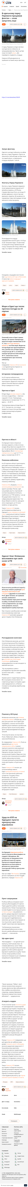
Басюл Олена (7, 293)
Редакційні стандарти (17, 1140)
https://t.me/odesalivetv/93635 (11, 97)
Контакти (4, 1133)
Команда (4, 1140)
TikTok (19, 1153)
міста (10, 285)
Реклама (4, 1135)
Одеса (9, 10)
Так (25, 1185)
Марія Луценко (8, 1089)
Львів (3, 1114)
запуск (14, 53)
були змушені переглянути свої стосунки (13, 591)
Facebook (6, 1164)
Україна (5, 6)
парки (16, 285)
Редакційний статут (17, 1137)
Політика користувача (17, 1130)
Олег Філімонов (12, 794)
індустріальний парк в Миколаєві (15, 277)
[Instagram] (6, 544)
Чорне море (12, 532)
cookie (11, 1185)
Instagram (7, 1161)
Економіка (24, 6)
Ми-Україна (15, 874)
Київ (15, 1108)
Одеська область (22, 532)
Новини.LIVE (13, 365)
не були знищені (7, 912)
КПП (12, 1082)
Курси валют (5, 1142)
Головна (4, 10)
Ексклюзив (5, 1108)
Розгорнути (14, 1121)
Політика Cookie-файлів (18, 1144)
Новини (12, 6)
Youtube (6, 1153)
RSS (18, 1164)
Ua (21, 2)
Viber (5, 1159)
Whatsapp (7, 1167)
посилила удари (20, 1005)
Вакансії (4, 1131)
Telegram (6, 1156)
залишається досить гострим (15, 771)
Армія (17, 6)
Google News (20, 1156)
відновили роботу (16, 852)
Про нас (4, 1129)
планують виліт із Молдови (15, 1044)
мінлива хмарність (16, 394)
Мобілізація (17, 1114)
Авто (15, 1095)
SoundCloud (20, 1161)
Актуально (5, 1095)
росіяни (21, 794)
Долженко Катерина (8, 540)
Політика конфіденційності (18, 1133)
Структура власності (7, 1138)
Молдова (5, 1082)
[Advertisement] (14, 80)
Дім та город (5, 1101)
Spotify (19, 1159)
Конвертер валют (6, 1144)
